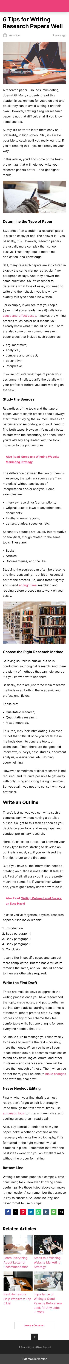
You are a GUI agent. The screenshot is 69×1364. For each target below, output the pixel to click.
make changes (55, 1074)
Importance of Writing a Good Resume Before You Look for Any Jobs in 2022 (48, 1303)
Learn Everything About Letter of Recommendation (16, 1262)
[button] (8, 1212)
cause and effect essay (19, 315)
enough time (28, 585)
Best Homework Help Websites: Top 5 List (17, 1299)
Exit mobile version (34, 1359)
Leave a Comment (34, 1325)
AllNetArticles (35, 6)
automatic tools (14, 1113)
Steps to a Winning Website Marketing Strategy (47, 1262)
